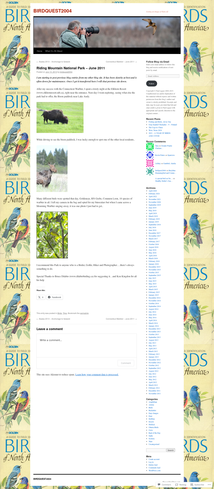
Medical (152, 424)
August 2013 (153, 340)
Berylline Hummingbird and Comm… (165, 171)
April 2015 (153, 286)
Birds (59, 313)
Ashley (158, 163)
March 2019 (153, 216)
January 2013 (154, 357)
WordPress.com (154, 470)
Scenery (152, 438)
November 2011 (155, 393)
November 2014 (155, 300)
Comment (126, 363)
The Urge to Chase (156, 127)
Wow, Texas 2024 (155, 130)
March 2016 (153, 258)
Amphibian (153, 402)
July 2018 (152, 227)
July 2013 (152, 342)
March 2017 (153, 238)
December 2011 (154, 390)
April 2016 (153, 255)
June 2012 (152, 376)
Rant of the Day (154, 433)
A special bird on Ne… (163, 178)
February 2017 (154, 241)
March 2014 (153, 323)
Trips (65, 313)
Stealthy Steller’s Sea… (164, 181)
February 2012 (154, 388)
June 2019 (152, 207)
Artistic (151, 404)
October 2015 (154, 272)
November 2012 (155, 362)
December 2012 (154, 359)
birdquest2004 (66, 72)
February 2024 (154, 193)
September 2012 (155, 368)
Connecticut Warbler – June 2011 (121, 61)
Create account (154, 459)
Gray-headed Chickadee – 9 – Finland (163, 124)
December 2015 (154, 266)
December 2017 (154, 233)
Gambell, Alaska (169, 163)
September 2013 (155, 337)
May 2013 (152, 345)
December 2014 (154, 297)
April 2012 (153, 382)
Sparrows (171, 155)
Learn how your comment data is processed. (97, 374)
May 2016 (152, 252)
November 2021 (155, 199)
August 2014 (153, 309)
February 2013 (154, 354)
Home (39, 50)
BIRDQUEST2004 (52, 10)
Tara (156, 145)
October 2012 (154, 365)
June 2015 (152, 281)
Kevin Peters (160, 155)
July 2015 (152, 278)
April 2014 (153, 320)
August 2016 (153, 247)
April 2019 (153, 213)
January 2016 (154, 264)
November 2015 (155, 269)
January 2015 (154, 295)
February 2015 (154, 292)
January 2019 (154, 221)
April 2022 (153, 196)
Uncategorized (154, 444)
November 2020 (155, 202)
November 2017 (155, 235)
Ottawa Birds (154, 427)
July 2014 (152, 312)
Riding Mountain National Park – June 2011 (71, 68)
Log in (151, 462)
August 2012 (153, 371)
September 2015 (155, 275)
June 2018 (152, 230)
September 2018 (155, 224)
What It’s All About (53, 50)
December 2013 (154, 328)
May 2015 (152, 283)
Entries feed (153, 465)
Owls (151, 430)
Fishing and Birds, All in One (160, 121)
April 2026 (153, 190)
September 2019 (155, 205)
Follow (151, 83)
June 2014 (152, 314)
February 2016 (154, 261)
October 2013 (154, 334)
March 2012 (153, 385)
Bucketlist (152, 410)
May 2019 (152, 210)
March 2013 (153, 351)
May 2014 (152, 317)
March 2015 (153, 289)
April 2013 (153, 348)
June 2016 (152, 250)
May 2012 (152, 379)
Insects (151, 421)
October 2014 (154, 303)
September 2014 (155, 306)
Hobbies (152, 419)
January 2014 (154, 326)
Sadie (151, 435)
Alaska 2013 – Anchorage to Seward (53, 61)
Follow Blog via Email (157, 61)
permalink (84, 313)
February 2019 (154, 219)
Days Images (153, 413)
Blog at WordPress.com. (171, 481)
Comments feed (154, 467)
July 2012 (152, 373)
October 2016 (154, 244)
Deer (150, 416)
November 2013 (155, 331)
